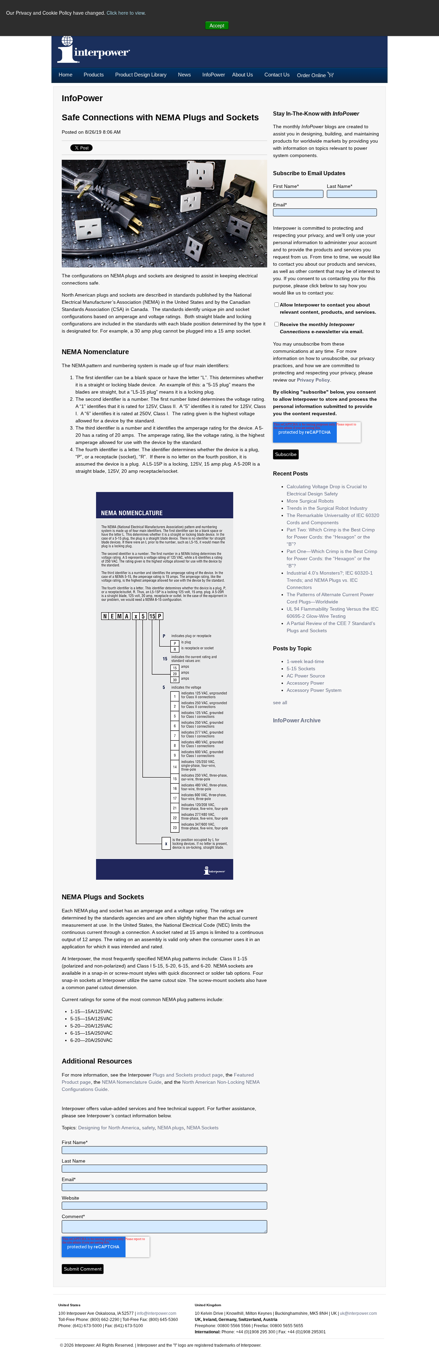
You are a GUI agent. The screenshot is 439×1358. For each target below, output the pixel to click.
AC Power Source (306, 675)
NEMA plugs (170, 1127)
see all (280, 702)
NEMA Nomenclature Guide (132, 1082)
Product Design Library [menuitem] (141, 74)
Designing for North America (108, 1127)
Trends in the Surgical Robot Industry (327, 508)
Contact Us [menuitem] (277, 74)
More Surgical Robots (310, 501)
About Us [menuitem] (242, 74)
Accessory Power (305, 683)
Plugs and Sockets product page (188, 1075)
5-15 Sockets (301, 668)
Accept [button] (217, 25)
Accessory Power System (314, 690)
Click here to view (125, 12)
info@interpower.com (156, 1313)
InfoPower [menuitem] (213, 74)
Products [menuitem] (94, 74)
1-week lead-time (305, 661)
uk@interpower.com (358, 1313)
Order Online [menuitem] (311, 75)
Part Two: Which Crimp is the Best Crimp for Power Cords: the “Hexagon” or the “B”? (331, 537)
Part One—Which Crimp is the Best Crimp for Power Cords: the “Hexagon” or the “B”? (332, 558)
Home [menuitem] (65, 74)
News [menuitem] (184, 74)
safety (148, 1127)
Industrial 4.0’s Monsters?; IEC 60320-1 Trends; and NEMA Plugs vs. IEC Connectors (330, 580)
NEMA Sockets (202, 1127)
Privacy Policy (313, 380)
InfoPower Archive (297, 720)
